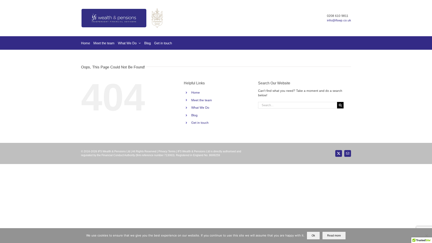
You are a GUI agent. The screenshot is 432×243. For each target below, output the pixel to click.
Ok (313, 235)
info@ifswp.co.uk (339, 20)
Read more (334, 235)
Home (195, 92)
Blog (194, 115)
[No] (426, 235)
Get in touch (200, 122)
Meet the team (201, 100)
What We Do (200, 107)
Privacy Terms (167, 151)
